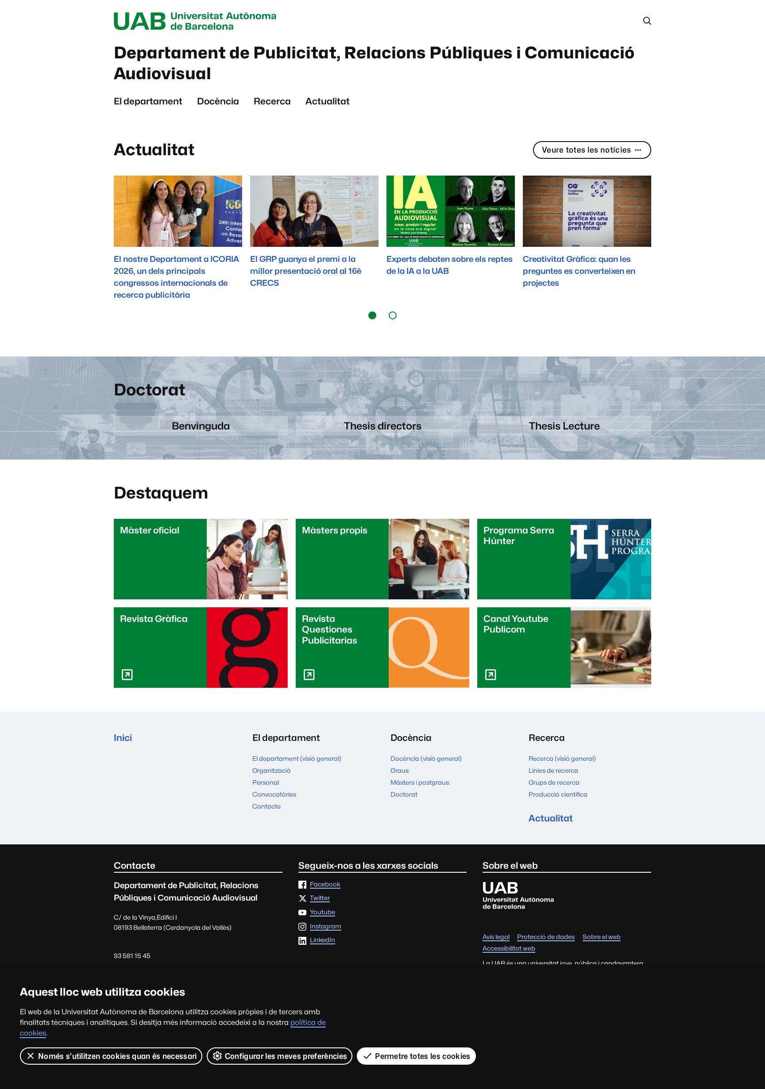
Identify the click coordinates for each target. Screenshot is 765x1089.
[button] (372, 315)
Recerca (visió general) (562, 758)
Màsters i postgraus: (420, 782)
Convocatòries (274, 794)
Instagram (325, 926)
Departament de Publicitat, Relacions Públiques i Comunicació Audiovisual (374, 63)
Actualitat (327, 101)
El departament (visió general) (296, 758)
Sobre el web (602, 937)
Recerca (272, 101)
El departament (148, 101)
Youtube (322, 912)
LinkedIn (322, 940)
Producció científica (558, 794)
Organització (271, 770)
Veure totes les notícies (586, 149)
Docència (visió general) (426, 758)
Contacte (266, 806)
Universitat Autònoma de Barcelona (197, 21)
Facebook (325, 884)
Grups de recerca (554, 782)
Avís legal (496, 937)
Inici (123, 737)
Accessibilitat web (509, 948)
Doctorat (403, 794)
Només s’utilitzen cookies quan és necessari (117, 1056)
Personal (265, 782)
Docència (218, 101)
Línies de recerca (553, 770)
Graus (399, 770)
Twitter (320, 898)
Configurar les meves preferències (286, 1056)
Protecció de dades (546, 937)
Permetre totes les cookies (422, 1056)
